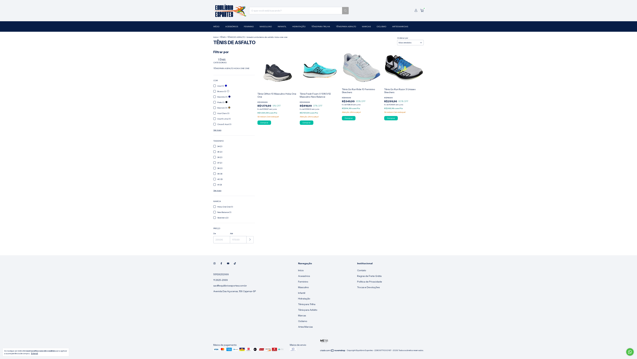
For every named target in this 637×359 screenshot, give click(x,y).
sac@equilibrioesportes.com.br (230, 285)
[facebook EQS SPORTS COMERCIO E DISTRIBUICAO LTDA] (221, 263)
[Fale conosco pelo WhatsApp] (630, 352)
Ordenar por (402, 38)
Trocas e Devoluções (368, 287)
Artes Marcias (400, 26)
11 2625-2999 (220, 280)
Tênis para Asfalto (346, 26)
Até (231, 233)
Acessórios (231, 26)
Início (216, 26)
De (214, 233)
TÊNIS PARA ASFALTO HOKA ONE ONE (231, 68)
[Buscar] (345, 10)
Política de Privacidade (369, 281)
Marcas (366, 26)
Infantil (282, 26)
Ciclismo (381, 26)
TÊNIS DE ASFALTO (236, 37)
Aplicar (250, 239)
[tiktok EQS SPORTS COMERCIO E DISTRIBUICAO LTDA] (235, 263)
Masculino (266, 26)
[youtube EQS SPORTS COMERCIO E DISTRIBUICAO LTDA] (228, 263)
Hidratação (299, 26)
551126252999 (221, 274)
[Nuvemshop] (333, 351)
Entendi (34, 353)
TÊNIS (222, 37)
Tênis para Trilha (320, 26)
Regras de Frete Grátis (369, 276)
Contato (361, 270)
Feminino (249, 26)
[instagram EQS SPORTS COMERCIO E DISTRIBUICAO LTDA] (214, 263)
